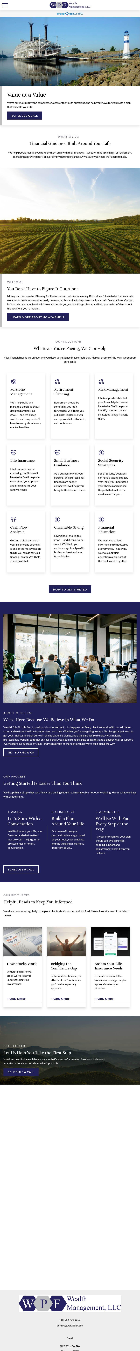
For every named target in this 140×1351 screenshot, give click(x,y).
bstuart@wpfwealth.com (70, 1325)
